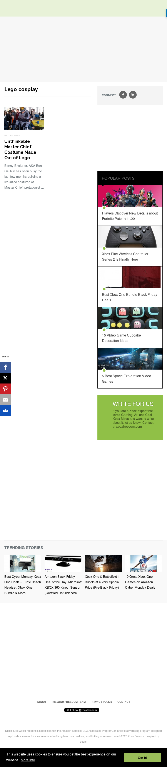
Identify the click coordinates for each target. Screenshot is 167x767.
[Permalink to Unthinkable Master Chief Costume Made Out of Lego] (24, 128)
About (41, 702)
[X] (5, 378)
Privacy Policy (101, 702)
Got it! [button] (142, 757)
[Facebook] (5, 367)
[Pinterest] (5, 389)
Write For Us (133, 403)
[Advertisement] (83, 49)
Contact (123, 702)
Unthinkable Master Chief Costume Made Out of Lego (20, 149)
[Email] (5, 399)
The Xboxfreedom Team (68, 702)
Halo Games (12, 135)
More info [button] (28, 760)
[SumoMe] (5, 410)
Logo (11, 8)
